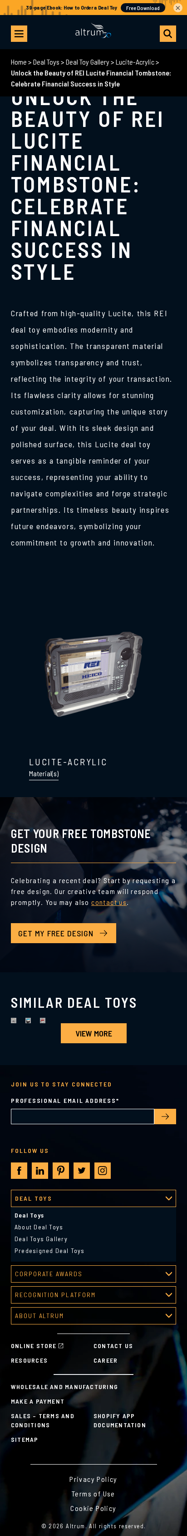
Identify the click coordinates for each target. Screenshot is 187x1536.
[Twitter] (81, 1170)
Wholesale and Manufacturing (64, 1386)
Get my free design (56, 933)
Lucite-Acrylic (135, 61)
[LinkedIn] (40, 1171)
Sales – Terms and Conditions (42, 1420)
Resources (29, 1360)
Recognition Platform (55, 1295)
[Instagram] (102, 1170)
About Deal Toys (39, 1227)
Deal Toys (46, 61)
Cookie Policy (93, 1508)
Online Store (34, 1345)
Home (19, 61)
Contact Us (113, 1345)
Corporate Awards (49, 1274)
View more (93, 1033)
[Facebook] (19, 1171)
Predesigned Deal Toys (50, 1250)
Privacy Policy (93, 1479)
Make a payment (37, 1401)
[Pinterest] (60, 1171)
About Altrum (39, 1315)
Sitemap (25, 1439)
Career (106, 1360)
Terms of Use (93, 1493)
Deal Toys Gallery (41, 1239)
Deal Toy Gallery (87, 61)
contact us (109, 902)
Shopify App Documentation (120, 1420)
